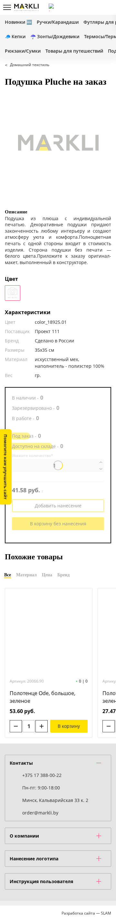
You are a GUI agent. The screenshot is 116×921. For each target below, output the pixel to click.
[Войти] (85, 7)
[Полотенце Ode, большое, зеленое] (48, 632)
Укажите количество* (32, 456)
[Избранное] (96, 7)
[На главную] (26, 7)
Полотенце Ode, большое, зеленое (42, 697)
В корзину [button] (69, 726)
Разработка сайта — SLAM (86, 913)
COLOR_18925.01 (12, 293)
